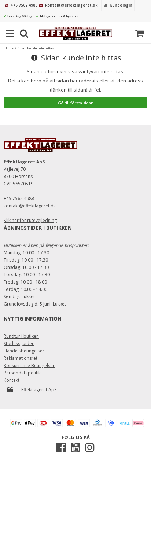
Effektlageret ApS (38, 389)
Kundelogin (121, 5)
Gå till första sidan (75, 103)
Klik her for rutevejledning (30, 220)
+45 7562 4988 (24, 5)
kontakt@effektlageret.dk (71, 5)
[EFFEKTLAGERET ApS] (75, 33)
